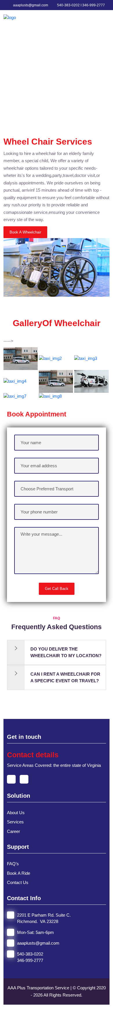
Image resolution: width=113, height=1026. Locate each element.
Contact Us (17, 882)
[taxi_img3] (85, 358)
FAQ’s (13, 863)
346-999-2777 (30, 960)
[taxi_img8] (50, 395)
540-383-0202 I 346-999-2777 (80, 5)
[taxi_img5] (56, 380)
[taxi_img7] (14, 395)
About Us (16, 812)
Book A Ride (18, 873)
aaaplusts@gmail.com (30, 5)
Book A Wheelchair (25, 232)
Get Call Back (56, 588)
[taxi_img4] (14, 380)
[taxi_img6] (91, 380)
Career (13, 831)
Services (15, 821)
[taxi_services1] (20, 358)
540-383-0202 (30, 954)
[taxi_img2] (50, 358)
